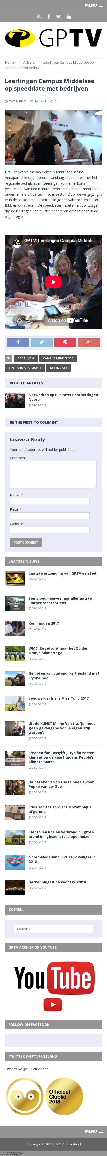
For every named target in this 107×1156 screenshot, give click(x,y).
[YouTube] (68, 16)
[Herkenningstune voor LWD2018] (15, 892)
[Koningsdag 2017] (15, 633)
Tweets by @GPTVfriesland (27, 1069)
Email (15, 509)
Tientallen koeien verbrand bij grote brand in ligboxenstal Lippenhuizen (61, 834)
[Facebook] (48, 16)
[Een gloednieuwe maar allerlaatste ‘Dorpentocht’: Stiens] (15, 608)
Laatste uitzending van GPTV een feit (63, 573)
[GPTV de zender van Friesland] (53, 38)
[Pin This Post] (65, 342)
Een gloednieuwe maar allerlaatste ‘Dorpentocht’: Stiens (60, 600)
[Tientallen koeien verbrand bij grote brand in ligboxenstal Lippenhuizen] (15, 842)
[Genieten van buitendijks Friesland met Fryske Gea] (15, 683)
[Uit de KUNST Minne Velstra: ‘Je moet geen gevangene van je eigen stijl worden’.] (15, 733)
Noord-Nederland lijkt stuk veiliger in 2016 (62, 859)
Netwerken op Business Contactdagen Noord (63, 397)
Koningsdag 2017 (44, 623)
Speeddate (58, 368)
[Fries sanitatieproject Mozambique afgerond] (15, 817)
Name (15, 495)
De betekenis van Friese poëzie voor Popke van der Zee (61, 784)
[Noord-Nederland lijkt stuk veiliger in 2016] (15, 867)
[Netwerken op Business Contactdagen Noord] (15, 404)
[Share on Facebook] (18, 342)
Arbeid (40, 101)
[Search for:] (53, 928)
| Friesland (72, 1144)
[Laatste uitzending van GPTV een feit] (15, 583)
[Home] (38, 16)
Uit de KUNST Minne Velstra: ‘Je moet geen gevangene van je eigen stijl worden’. (62, 728)
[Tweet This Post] (42, 342)
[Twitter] (58, 16)
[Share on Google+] (89, 342)
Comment (18, 457)
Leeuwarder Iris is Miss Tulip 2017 (59, 698)
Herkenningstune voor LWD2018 (57, 882)
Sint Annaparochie (25, 368)
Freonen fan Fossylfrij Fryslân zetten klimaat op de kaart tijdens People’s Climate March (61, 757)
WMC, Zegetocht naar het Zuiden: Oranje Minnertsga (59, 650)
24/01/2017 (17, 101)
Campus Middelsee (58, 358)
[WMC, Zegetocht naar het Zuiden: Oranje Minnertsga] (15, 658)
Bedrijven (26, 358)
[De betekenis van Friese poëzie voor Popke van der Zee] (15, 792)
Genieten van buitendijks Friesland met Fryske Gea (64, 675)
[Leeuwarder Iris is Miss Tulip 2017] (15, 708)
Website (16, 524)
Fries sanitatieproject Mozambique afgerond (60, 809)
